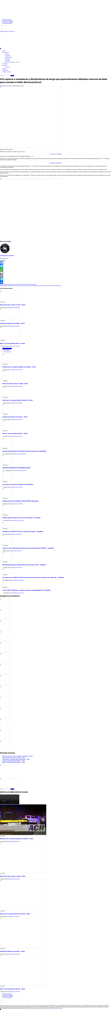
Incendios (7, 60)
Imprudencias (8, 57)
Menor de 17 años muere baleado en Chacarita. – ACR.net (12, 343)
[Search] (0, 74)
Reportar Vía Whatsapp (8, 20)
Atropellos (7, 56)
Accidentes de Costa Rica (6, 85)
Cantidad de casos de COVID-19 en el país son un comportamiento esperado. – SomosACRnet (23, 531)
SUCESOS (5, 65)
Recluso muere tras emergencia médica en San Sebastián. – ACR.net (18, 400)
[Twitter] (55, 266)
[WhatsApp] (55, 269)
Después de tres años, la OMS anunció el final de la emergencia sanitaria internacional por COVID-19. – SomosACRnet (28, 548)
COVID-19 (7, 67)
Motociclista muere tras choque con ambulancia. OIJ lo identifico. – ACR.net (19, 367)
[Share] (55, 282)
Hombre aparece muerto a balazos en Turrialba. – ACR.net (12, 305)
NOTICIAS (5, 64)
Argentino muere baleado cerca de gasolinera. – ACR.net (12, 323)
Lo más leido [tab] (6, 350)
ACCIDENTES (6, 52)
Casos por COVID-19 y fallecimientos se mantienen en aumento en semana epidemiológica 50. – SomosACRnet (26, 590)
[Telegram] (55, 279)
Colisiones (7, 59)
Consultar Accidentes (7, 23)
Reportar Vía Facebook (8, 22)
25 (3, 454)
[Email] (55, 272)
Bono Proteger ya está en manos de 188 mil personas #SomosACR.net (18, 284)
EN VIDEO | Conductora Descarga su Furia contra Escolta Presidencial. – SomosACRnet (21, 517)
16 (3, 470)
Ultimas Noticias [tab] (7, 348)
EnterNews (53, 1008)
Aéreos (7, 54)
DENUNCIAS (5, 70)
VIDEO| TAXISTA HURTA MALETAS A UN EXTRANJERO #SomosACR (16, 468)
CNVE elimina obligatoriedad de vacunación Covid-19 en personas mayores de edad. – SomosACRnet (24, 565)
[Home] (0, 48)
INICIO (4, 51)
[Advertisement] (55, 9)
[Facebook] (55, 262)
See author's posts (4, 258)
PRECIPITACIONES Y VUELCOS (12, 62)
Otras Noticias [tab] (7, 352)
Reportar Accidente (7, 19)
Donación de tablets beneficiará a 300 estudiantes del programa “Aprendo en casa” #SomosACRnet (24, 451)
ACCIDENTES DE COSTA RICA (26, 39)
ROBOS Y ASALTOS (7, 72)
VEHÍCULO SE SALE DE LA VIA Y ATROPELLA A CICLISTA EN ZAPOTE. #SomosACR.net (21, 501)
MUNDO (4, 68)
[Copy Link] (55, 275)
